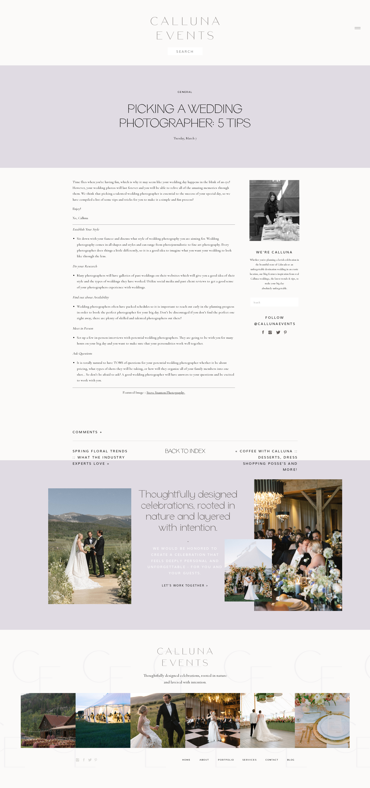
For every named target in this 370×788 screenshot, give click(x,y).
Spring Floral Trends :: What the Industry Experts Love (100, 457)
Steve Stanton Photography (166, 392)
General (185, 91)
